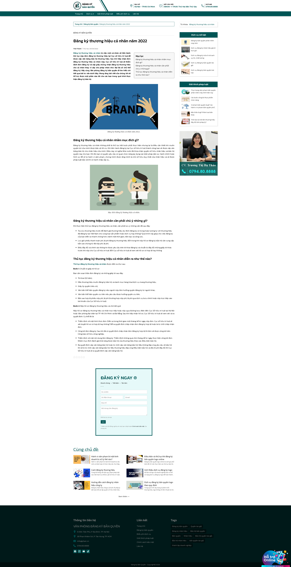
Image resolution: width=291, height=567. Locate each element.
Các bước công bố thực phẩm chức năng (202, 98)
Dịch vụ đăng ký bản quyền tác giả (202, 64)
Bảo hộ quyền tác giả (203, 535)
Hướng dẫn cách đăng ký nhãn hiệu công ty (105, 484)
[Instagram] (79, 551)
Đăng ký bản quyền (82, 32)
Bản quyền (176, 535)
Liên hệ (140, 546)
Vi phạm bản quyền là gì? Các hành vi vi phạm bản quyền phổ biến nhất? (203, 106)
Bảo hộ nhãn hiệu (179, 540)
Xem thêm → (123, 496)
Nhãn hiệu (188, 535)
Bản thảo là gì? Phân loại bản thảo (202, 113)
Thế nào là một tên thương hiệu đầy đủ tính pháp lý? (203, 121)
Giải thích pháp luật (145, 538)
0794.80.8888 (212, 6)
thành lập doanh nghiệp (181, 545)
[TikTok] (88, 551)
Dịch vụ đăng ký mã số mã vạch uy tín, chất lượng (202, 56)
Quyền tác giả (196, 526)
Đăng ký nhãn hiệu (179, 531)
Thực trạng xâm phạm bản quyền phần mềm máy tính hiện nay (203, 91)
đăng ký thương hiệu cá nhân (201, 24)
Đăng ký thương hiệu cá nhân (86, 53)
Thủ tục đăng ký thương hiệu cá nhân (89, 264)
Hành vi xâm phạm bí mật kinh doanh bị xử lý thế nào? (104, 458)
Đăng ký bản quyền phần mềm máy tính (202, 41)
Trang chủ (141, 525)
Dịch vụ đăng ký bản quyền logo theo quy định (158, 484)
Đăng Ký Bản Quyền (138, 564)
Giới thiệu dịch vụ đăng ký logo (158, 470)
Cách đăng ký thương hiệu (103, 470)
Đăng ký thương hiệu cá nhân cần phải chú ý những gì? (152, 67)
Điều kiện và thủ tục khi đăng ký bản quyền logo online (158, 458)
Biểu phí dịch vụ (144, 534)
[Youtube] (83, 551)
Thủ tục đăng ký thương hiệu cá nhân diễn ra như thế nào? (154, 73)
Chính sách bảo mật (138, 426)
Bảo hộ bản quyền (197, 531)
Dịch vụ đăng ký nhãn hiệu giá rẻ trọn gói (203, 49)
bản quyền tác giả (196, 540)
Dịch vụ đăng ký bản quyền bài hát (202, 71)
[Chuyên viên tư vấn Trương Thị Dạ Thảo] (199, 153)
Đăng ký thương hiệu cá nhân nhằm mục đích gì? (153, 61)
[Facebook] (75, 551)
